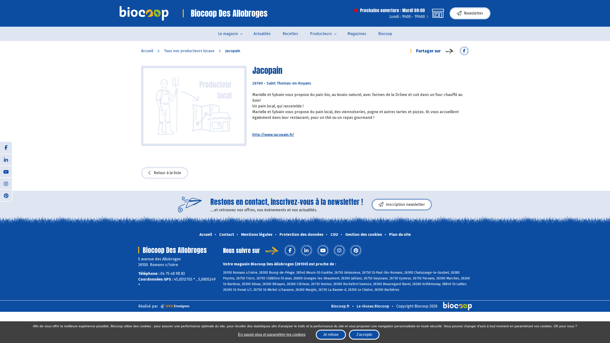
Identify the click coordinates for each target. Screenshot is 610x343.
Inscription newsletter (405, 204)
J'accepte (364, 335)
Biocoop (385, 33)
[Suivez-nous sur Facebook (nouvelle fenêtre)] (6, 148)
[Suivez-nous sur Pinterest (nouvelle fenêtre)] (6, 195)
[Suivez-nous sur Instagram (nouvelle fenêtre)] (6, 183)
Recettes (290, 33)
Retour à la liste (167, 173)
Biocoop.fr (340, 306)
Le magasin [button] (228, 33)
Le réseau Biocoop (373, 306)
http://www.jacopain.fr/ (273, 134)
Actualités (262, 33)
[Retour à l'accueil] (144, 13)
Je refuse (331, 335)
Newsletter (473, 13)
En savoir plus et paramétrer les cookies (271, 335)
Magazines (356, 33)
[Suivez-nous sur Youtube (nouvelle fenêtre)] (6, 171)
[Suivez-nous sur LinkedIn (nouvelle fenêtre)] (6, 160)
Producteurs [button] (321, 33)
